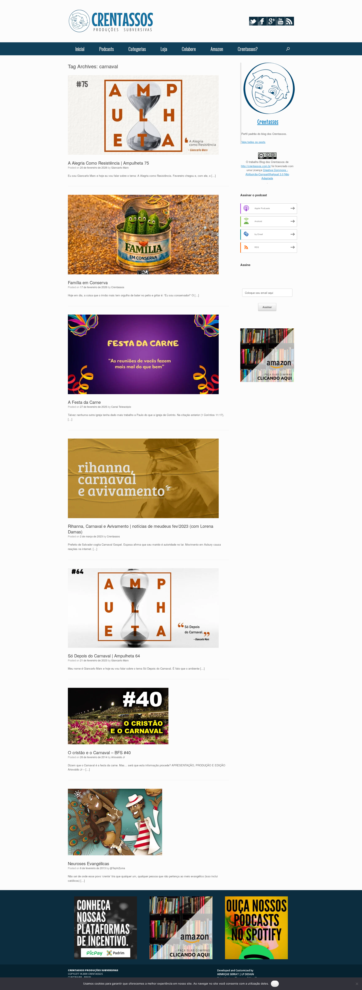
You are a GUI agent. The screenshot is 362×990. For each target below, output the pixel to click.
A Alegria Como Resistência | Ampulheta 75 (108, 163)
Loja (163, 48)
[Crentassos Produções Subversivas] (111, 21)
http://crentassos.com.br (256, 166)
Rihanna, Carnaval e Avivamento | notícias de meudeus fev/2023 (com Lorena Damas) (140, 529)
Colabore (189, 48)
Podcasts (106, 48)
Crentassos (117, 287)
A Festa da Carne (84, 402)
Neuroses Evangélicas (88, 863)
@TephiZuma (117, 868)
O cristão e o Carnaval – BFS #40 (99, 752)
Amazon (217, 48)
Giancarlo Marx (120, 167)
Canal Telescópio (121, 406)
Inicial (79, 48)
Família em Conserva (88, 282)
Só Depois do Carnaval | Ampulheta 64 (104, 656)
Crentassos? (248, 48)
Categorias (137, 48)
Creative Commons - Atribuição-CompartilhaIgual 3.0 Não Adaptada (267, 174)
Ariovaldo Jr (118, 757)
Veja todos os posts (253, 142)
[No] (357, 984)
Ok (275, 983)
